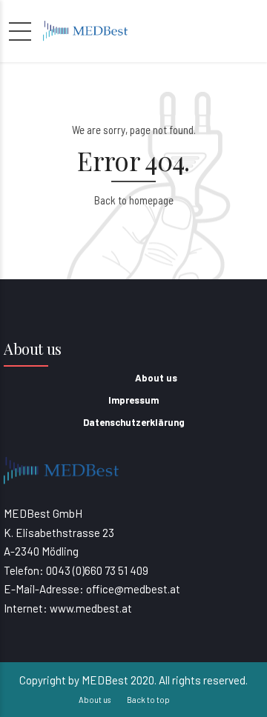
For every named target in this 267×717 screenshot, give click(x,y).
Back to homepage (134, 200)
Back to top (148, 699)
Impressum (133, 400)
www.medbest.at (91, 608)
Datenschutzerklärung (134, 422)
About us (156, 378)
